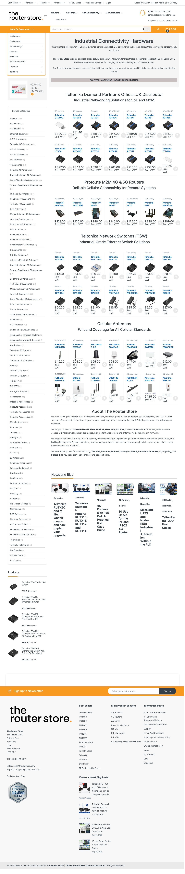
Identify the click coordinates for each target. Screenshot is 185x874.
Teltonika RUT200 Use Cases (168, 522)
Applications (17, 345)
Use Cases (167, 511)
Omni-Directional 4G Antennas (26, 180)
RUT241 (82, 734)
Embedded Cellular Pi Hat (23, 534)
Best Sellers (13, 3)
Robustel (16, 447)
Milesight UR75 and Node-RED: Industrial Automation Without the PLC (146, 527)
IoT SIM (114, 728)
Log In (108, 3)
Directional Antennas (21, 304)
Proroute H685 (86, 742)
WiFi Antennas (18, 324)
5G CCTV (15, 386)
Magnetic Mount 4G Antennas (25, 214)
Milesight (101, 500)
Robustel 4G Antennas (21, 170)
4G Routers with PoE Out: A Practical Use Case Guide (103, 518)
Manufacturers (113, 12)
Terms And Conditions (154, 733)
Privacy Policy (150, 741)
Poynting (16, 493)
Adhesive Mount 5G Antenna (24, 260)
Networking (131, 253)
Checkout (148, 763)
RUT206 (83, 746)
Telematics (16, 539)
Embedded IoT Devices (22, 529)
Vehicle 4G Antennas (21, 219)
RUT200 (83, 721)
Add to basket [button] (85, 135)
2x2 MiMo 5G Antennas (60, 341)
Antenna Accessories (21, 239)
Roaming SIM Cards (153, 720)
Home (14, 365)
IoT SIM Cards (75, 3)
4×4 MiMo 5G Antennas (23, 284)
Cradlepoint (16, 473)
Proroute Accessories (21, 407)
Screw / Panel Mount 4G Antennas (26, 187)
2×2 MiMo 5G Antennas (22, 279)
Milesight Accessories (21, 401)
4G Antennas (78, 340)
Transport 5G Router (21, 350)
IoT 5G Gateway (19, 154)
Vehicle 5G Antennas (21, 294)
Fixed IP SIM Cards (120, 725)
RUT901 (83, 725)
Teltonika (43, 3)
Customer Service (93, 3)
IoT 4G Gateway (19, 149)
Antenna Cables (19, 234)
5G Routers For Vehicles (22, 360)
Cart (146, 758)
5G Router (83, 763)
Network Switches (58, 254)
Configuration (17, 550)
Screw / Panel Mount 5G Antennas (26, 272)
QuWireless (16, 478)
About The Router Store (154, 712)
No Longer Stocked (20, 503)
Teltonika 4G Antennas (22, 204)
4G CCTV (112, 111)
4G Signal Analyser (20, 391)
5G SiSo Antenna (19, 255)
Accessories (17, 396)
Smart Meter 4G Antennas (23, 244)
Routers (55, 12)
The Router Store (55, 865)
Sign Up (167, 691)
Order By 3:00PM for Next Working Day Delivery (156, 3)
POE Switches (18, 514)
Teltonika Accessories (113, 287)
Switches (14, 56)
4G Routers (15, 36)
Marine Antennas (19, 309)
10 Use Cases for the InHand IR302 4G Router (124, 522)
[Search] (147, 29)
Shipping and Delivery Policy (157, 737)
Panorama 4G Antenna (22, 199)
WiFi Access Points (20, 524)
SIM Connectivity (90, 12)
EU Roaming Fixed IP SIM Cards (126, 741)
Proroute (29, 3)
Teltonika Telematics (21, 545)
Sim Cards (16, 560)
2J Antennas (17, 458)
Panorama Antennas (21, 463)
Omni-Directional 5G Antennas (26, 299)
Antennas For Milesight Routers (26, 340)
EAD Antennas (18, 229)
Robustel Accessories (22, 417)
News (146, 750)
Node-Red (145, 504)
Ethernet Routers (19, 134)
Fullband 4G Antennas (22, 194)
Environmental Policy (153, 746)
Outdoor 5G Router (20, 355)
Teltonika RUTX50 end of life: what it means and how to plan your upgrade (60, 519)
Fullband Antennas (20, 483)
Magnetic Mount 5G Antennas (25, 289)
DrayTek (15, 488)
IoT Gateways (16, 46)
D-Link (14, 452)
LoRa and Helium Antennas (24, 329)
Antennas (58, 3)
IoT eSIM (83, 759)
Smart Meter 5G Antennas (23, 314)
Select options (103, 364)
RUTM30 (83, 738)
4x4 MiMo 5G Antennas (96, 341)
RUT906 (83, 729)
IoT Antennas (17, 159)
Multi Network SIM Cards (155, 724)
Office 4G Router (19, 370)
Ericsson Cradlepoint (21, 468)
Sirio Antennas (18, 209)
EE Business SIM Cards (89, 768)
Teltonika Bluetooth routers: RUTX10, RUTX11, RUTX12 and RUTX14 (81, 517)
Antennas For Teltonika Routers (26, 335)
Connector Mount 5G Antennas (25, 265)
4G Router (123, 500)
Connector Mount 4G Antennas (25, 175)
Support (60, 19)
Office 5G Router (19, 375)
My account (149, 754)
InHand (122, 505)
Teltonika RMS (85, 712)
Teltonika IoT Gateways (22, 144)
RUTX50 (83, 716)
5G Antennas (18, 250)
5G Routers (15, 41)
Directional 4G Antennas (22, 224)
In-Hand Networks (20, 442)
